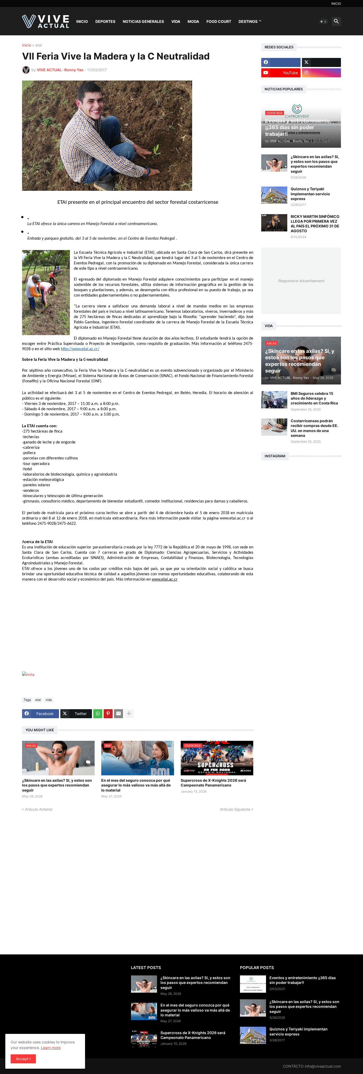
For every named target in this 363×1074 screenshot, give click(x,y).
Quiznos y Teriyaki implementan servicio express (310, 194)
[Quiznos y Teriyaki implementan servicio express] (274, 195)
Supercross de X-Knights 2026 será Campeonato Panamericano (213, 782)
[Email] (118, 713)
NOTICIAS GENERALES (143, 21)
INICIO (336, 4)
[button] (323, 21)
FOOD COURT (218, 21)
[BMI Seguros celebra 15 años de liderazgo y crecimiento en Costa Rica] (274, 399)
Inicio (26, 45)
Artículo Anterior (39, 809)
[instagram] (321, 72)
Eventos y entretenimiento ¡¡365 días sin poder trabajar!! (302, 980)
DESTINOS (248, 21)
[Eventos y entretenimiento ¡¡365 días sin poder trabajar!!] (253, 984)
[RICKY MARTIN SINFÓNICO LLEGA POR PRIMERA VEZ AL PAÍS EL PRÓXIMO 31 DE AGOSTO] (274, 222)
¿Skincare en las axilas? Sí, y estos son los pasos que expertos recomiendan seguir (57, 785)
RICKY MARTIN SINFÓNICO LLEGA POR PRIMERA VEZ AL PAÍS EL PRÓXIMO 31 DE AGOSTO (315, 223)
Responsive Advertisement (301, 280)
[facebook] (281, 62)
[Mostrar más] (128, 713)
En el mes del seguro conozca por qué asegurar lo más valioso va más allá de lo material (136, 785)
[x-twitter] (321, 62)
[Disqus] (137, 878)
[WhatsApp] (97, 713)
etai (38, 45)
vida (48, 700)
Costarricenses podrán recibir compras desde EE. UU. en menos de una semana (314, 428)
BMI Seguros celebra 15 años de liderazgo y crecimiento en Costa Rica (314, 398)
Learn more (51, 1047)
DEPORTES (105, 21)
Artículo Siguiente (235, 809)
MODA (193, 21)
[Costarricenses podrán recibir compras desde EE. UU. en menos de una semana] (274, 427)
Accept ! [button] (23, 1058)
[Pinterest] (108, 713)
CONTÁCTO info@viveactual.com (312, 1066)
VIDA (175, 21)
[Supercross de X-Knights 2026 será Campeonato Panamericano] (144, 1039)
